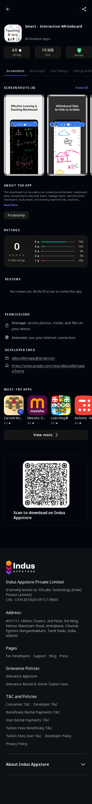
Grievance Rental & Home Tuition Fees (37, 684)
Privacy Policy (16, 743)
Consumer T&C (18, 704)
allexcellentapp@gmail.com (33, 358)
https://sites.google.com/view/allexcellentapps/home (48, 368)
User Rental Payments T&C (28, 720)
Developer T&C (45, 704)
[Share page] (84, 9)
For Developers (18, 656)
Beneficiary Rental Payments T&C (33, 712)
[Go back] (8, 9)
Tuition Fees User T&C (24, 735)
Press (63, 656)
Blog (52, 656)
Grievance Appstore (21, 676)
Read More (11, 205)
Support (39, 656)
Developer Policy (58, 735)
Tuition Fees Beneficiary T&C (29, 728)
